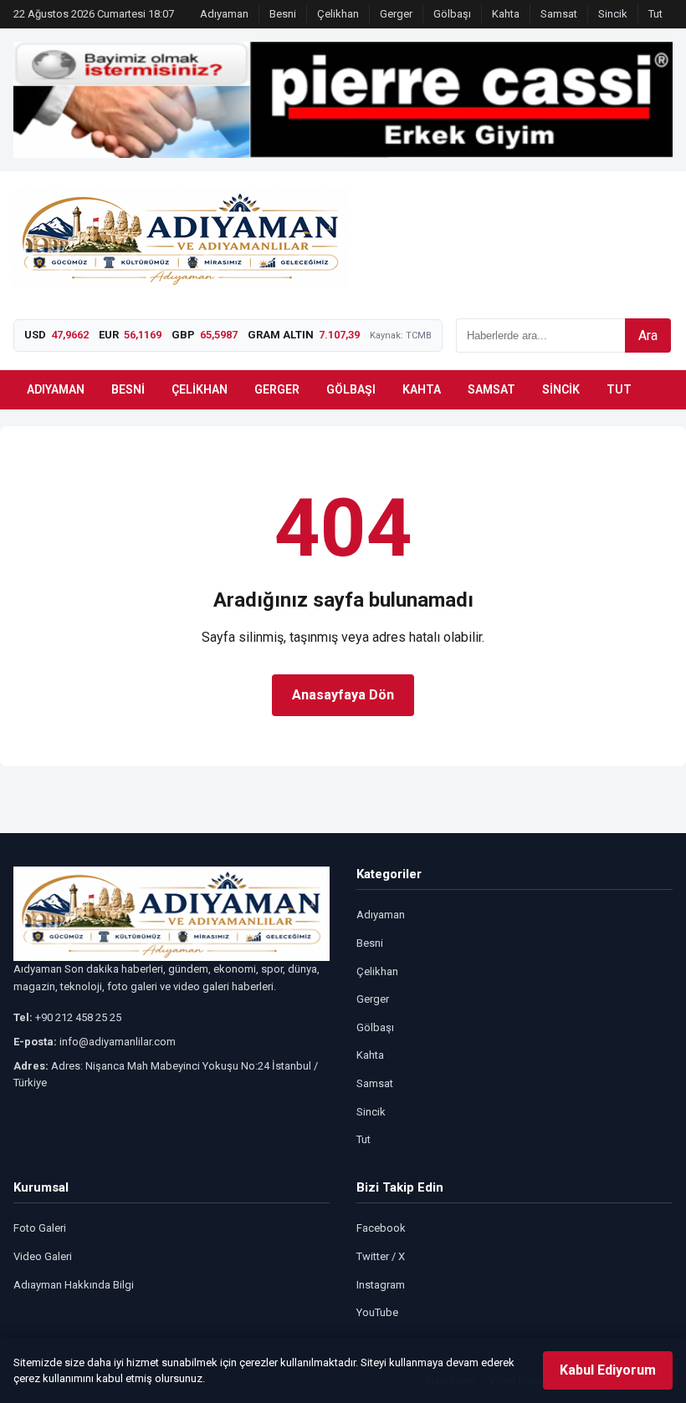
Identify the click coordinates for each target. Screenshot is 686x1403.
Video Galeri (42, 1256)
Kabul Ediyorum (608, 1370)
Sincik (612, 14)
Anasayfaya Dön (343, 695)
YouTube (377, 1312)
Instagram (380, 1284)
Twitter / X (380, 1256)
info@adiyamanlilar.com (117, 1041)
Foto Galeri (39, 1228)
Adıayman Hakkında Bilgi (73, 1284)
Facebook (381, 1228)
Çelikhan (338, 14)
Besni (282, 14)
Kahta (506, 14)
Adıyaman (224, 14)
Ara (648, 335)
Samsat (558, 14)
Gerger (396, 14)
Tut (655, 14)
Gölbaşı (452, 14)
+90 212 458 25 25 (78, 1017)
